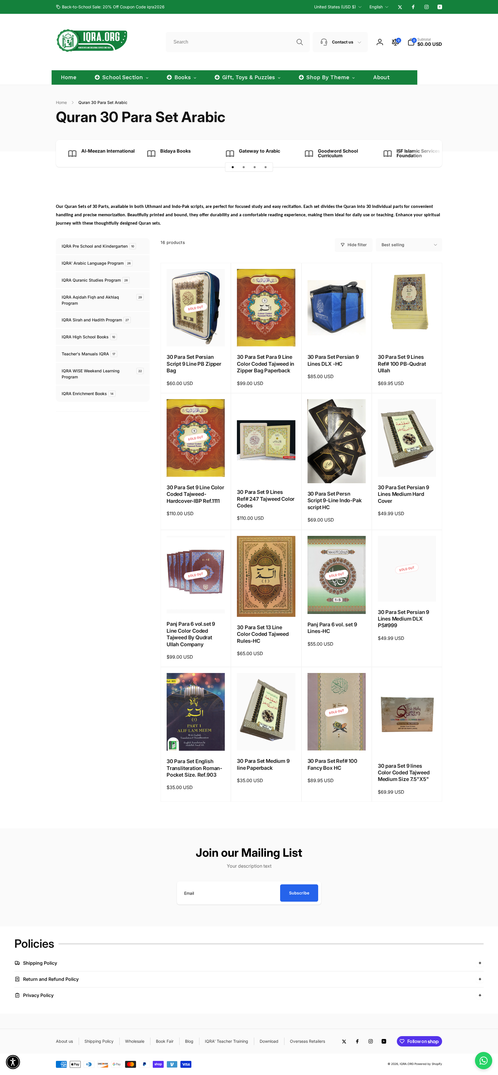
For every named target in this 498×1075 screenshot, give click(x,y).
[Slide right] (427, 153)
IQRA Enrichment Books (88, 393)
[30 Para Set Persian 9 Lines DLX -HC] (337, 335)
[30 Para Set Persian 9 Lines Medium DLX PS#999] (407, 591)
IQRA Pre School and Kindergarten (98, 246)
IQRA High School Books (88, 336)
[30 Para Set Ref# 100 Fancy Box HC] (337, 739)
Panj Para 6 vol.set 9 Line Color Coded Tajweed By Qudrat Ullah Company (191, 634)
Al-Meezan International (108, 151)
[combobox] (238, 42)
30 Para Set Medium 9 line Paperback (263, 764)
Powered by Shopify (428, 1063)
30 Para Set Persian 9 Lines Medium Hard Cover (403, 494)
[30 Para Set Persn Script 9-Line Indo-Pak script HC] (337, 472)
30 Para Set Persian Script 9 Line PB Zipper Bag (194, 363)
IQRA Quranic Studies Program (95, 280)
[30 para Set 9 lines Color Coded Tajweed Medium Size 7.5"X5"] (407, 744)
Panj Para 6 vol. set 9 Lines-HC (332, 627)
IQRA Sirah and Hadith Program (95, 319)
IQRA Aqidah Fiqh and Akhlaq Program (102, 300)
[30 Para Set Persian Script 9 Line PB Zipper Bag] (196, 335)
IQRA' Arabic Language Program (96, 263)
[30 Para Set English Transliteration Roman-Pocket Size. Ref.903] (196, 740)
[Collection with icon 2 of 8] (243, 167)
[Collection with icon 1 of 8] (232, 167)
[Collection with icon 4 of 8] (265, 167)
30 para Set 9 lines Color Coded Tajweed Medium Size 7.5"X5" (404, 772)
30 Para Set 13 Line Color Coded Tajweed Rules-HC (263, 634)
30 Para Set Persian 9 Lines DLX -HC (333, 360)
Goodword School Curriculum (338, 153)
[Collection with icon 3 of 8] (254, 167)
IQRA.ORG (407, 1063)
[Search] (299, 42)
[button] (425, 42)
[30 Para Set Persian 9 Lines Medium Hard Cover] (407, 466)
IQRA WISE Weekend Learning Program (102, 373)
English (376, 6)
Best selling (393, 244)
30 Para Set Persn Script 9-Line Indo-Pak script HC (335, 500)
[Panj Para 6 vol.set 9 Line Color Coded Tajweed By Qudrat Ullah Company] (196, 602)
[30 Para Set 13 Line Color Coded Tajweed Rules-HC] (266, 606)
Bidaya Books (175, 151)
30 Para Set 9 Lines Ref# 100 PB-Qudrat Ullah (402, 363)
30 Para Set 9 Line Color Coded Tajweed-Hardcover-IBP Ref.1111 (195, 494)
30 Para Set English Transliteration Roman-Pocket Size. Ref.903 (194, 768)
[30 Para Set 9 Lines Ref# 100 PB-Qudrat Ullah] (407, 335)
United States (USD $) (335, 6)
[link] (110, 7)
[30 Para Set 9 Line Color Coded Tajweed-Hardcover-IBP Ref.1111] (196, 466)
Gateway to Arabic (259, 151)
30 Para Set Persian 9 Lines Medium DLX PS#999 (403, 619)
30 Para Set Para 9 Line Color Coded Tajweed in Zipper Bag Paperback (265, 363)
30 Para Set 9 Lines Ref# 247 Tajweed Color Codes (266, 499)
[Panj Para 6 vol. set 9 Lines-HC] (337, 603)
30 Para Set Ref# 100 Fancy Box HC (332, 764)
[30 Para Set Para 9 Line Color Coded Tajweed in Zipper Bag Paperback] (266, 335)
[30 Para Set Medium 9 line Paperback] (266, 739)
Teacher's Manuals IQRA (88, 353)
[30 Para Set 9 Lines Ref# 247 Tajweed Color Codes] (266, 470)
